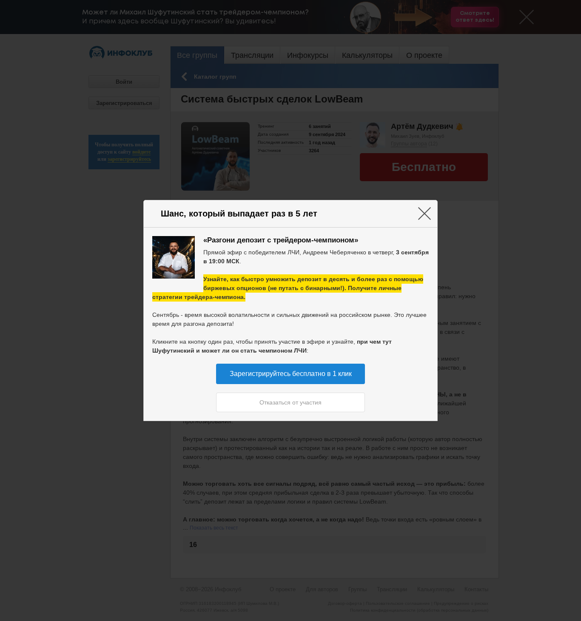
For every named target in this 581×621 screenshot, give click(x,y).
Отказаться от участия (290, 402)
